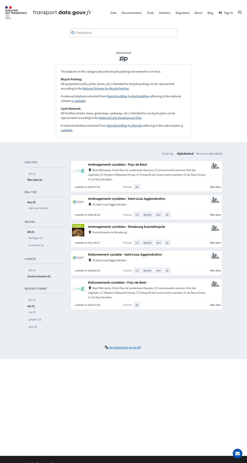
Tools (150, 13)
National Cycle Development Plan (120, 118)
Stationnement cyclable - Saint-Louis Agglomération (125, 254)
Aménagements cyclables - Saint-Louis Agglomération (126, 199)
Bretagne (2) (36, 238)
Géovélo (137, 125)
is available (78, 101)
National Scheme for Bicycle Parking (105, 88)
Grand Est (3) (36, 245)
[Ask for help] (237, 453)
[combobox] (123, 33)
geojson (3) (35, 319)
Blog (210, 13)
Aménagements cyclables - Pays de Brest (117, 164)
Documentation (132, 13)
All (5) (32, 174)
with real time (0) (38, 208)
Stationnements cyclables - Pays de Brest (117, 282)
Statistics (165, 13)
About (198, 13)
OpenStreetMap (117, 96)
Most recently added (209, 153)
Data (114, 13)
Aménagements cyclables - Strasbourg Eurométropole (126, 227)
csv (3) (32, 312)
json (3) (33, 326)
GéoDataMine (140, 96)
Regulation (183, 13)
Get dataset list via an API (125, 347)
